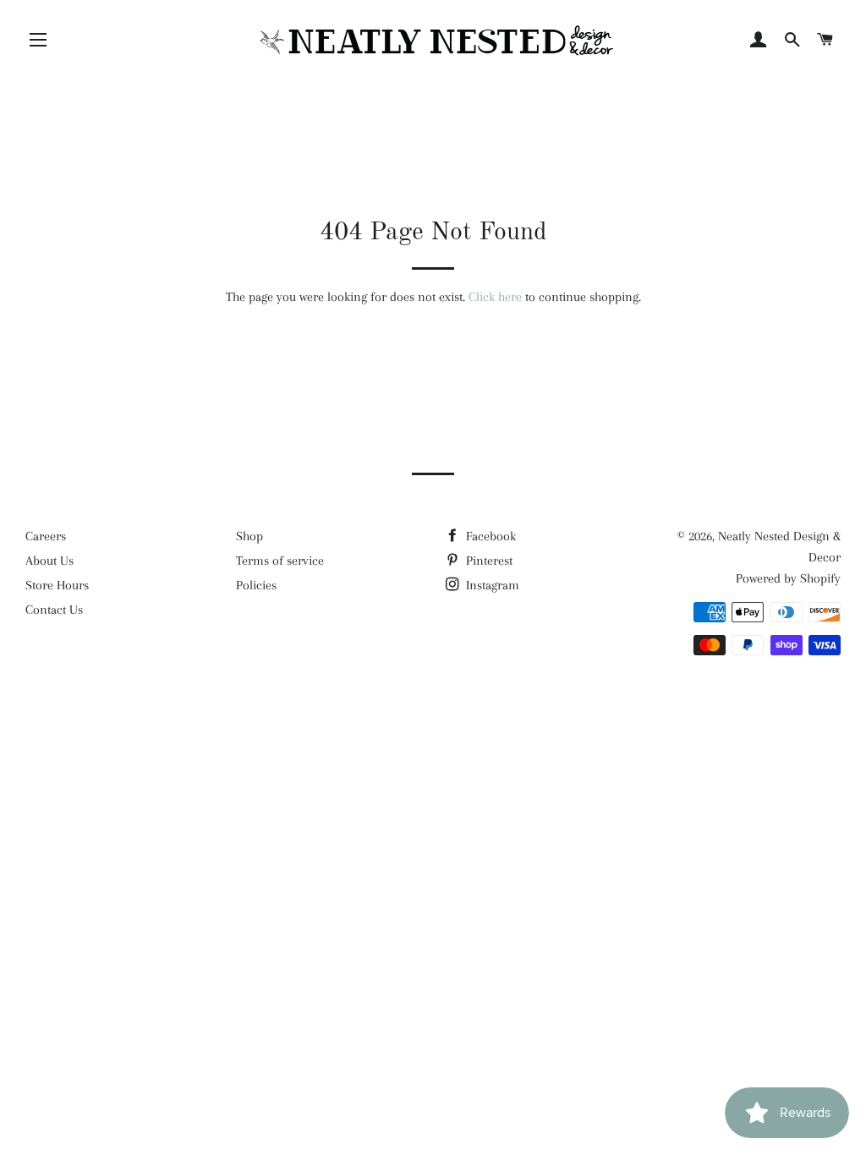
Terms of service (280, 560)
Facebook (489, 536)
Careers (45, 536)
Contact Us (54, 609)
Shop (249, 536)
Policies (256, 585)
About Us (49, 560)
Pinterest (487, 560)
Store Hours (57, 585)
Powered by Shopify (788, 578)
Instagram (491, 585)
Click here (495, 296)
